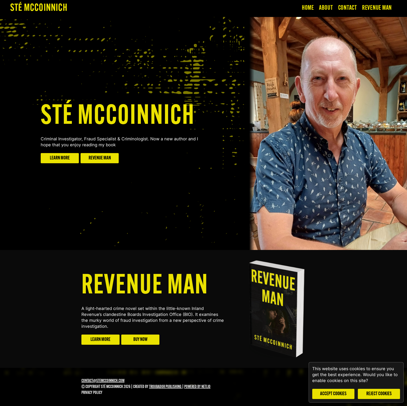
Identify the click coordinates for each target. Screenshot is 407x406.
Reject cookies (379, 393)
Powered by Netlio (197, 387)
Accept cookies (333, 393)
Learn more (60, 158)
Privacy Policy (91, 393)
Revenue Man (100, 158)
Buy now (140, 339)
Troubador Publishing (165, 387)
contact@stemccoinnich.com (102, 381)
